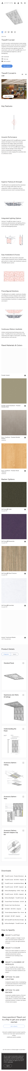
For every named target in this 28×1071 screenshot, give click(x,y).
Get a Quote (7, 66)
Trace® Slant (8, 32)
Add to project (6, 61)
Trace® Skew (5, 32)
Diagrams (6, 654)
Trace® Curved (2, 32)
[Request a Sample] (15, 3)
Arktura (7, 3)
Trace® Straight (15, 32)
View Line (3, 36)
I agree (8, 1066)
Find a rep (5, 59)
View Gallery (8, 96)
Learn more (10, 1062)
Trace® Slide (12, 32)
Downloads (6, 56)
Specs (14, 654)
